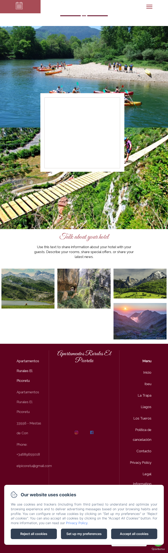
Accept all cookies (134, 534)
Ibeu (147, 384)
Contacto (143, 451)
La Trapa (144, 395)
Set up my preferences (84, 534)
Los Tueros (142, 418)
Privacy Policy (140, 462)
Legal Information (142, 479)
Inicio (147, 372)
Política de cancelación (142, 435)
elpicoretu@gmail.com (34, 466)
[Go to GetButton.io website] (158, 549)
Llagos (146, 407)
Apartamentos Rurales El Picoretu (84, 357)
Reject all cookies (33, 534)
